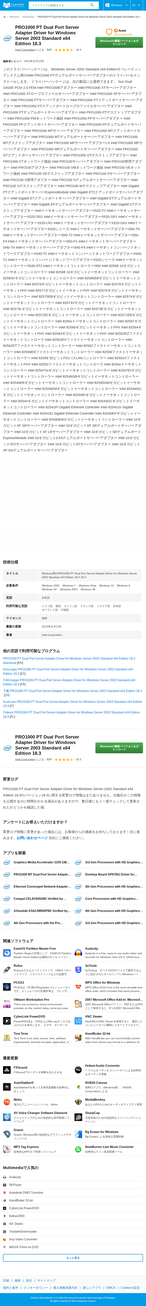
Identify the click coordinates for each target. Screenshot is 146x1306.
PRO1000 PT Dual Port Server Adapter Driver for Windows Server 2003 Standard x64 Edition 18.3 (47, 35)
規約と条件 (10, 1287)
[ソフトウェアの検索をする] (92, 5)
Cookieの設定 (130, 1287)
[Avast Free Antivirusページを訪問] (119, 32)
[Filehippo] (13, 5)
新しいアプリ (92, 1287)
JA (133, 5)
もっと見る (73, 1257)
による (29, 49)
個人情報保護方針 (65, 1287)
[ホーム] (4, 17)
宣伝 (29, 1280)
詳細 (6, 1280)
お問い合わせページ (32, 838)
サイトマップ (46, 1280)
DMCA (111, 1287)
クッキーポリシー (36, 1287)
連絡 (17, 1280)
